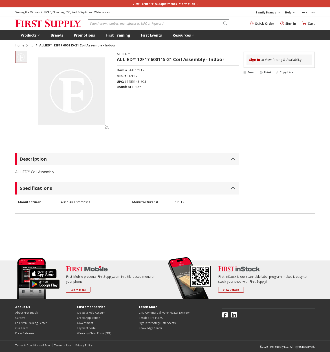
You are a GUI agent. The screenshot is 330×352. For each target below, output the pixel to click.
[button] (30, 35)
